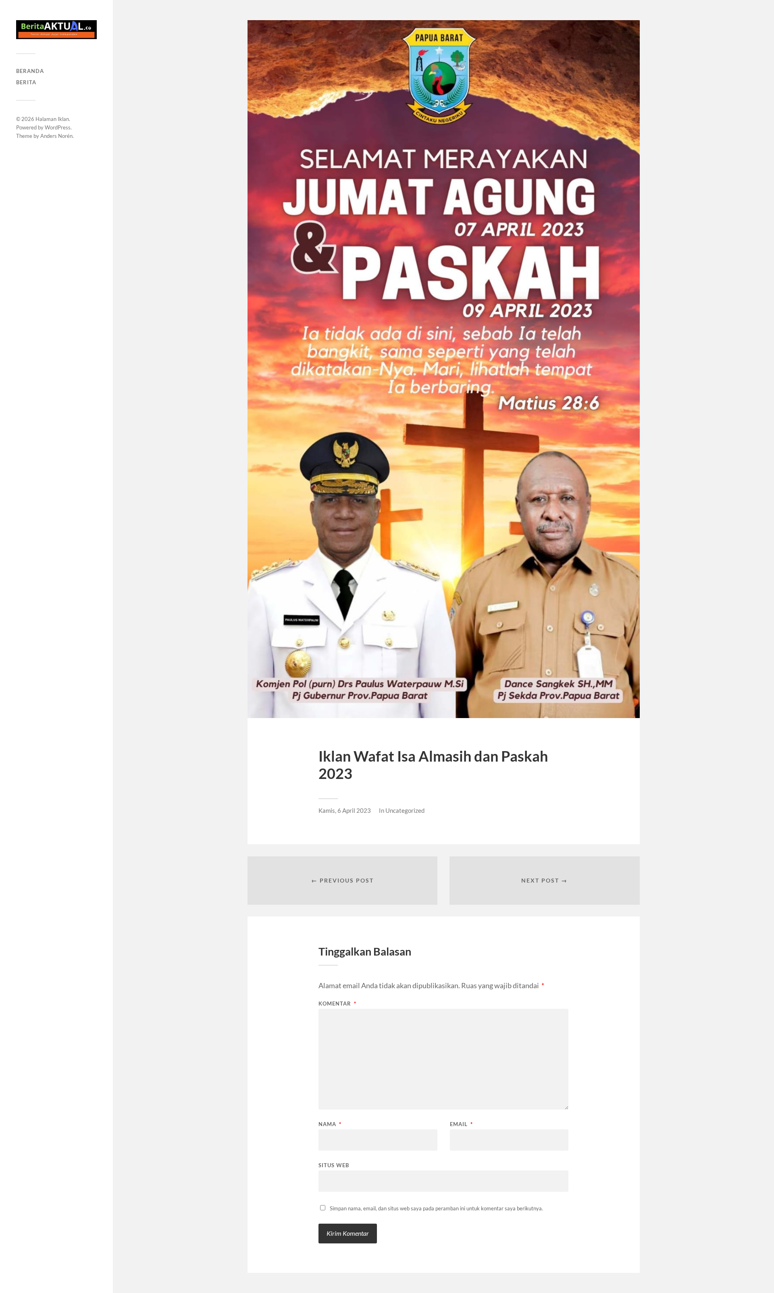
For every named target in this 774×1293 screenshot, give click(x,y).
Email (461, 1124)
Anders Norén (56, 136)
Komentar (337, 1003)
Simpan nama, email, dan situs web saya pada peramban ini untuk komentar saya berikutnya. (436, 1208)
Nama (329, 1124)
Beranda (30, 71)
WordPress (58, 127)
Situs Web (333, 1165)
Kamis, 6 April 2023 (344, 810)
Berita (26, 82)
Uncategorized (404, 810)
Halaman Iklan (52, 119)
